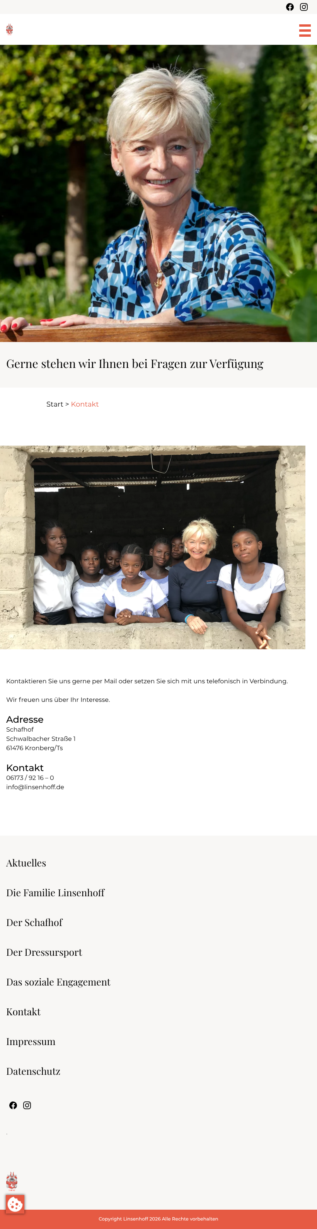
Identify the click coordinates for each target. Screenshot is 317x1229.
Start (54, 404)
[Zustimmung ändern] (15, 1204)
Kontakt (23, 1011)
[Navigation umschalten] (305, 31)
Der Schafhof (34, 922)
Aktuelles (26, 862)
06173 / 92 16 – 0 (30, 778)
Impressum (31, 1041)
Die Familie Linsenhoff (55, 892)
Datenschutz (33, 1071)
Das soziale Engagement (58, 981)
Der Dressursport (44, 952)
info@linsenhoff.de (35, 787)
